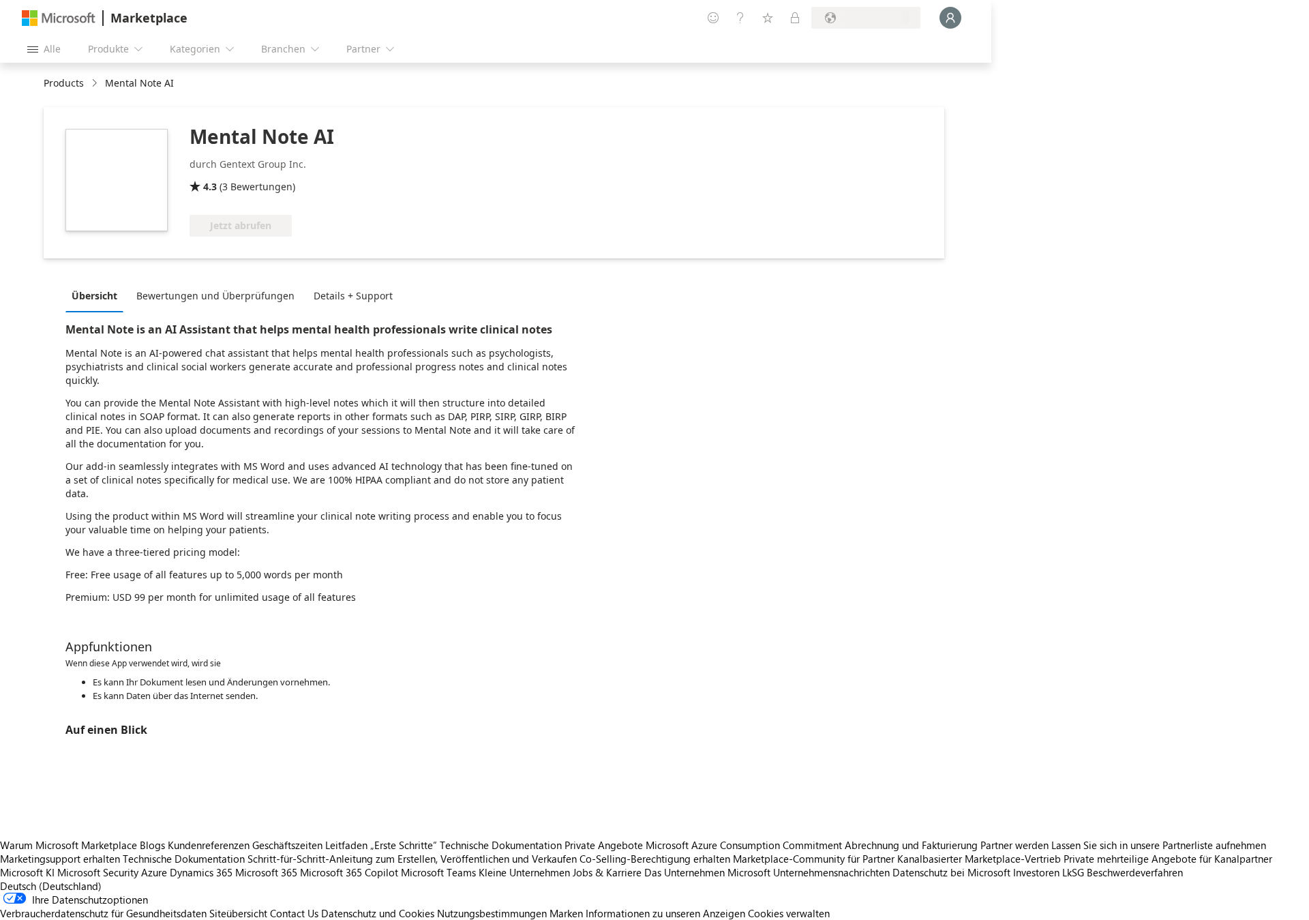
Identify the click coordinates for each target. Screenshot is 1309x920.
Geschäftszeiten (287, 845)
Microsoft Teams (438, 872)
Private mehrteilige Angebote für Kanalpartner (1168, 858)
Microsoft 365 (266, 872)
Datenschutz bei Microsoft (951, 872)
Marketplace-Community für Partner (813, 858)
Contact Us (294, 913)
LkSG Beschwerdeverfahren (1122, 872)
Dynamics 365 (201, 872)
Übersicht (94, 295)
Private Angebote (604, 845)
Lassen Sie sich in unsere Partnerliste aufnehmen (1158, 845)
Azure (154, 872)
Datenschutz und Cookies (377, 913)
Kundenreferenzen (209, 845)
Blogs (152, 845)
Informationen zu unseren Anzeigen (665, 913)
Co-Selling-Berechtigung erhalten (655, 858)
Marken (566, 913)
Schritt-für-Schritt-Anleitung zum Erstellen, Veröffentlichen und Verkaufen (412, 858)
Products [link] (64, 82)
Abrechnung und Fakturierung (911, 845)
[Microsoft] (58, 18)
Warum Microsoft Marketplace (68, 845)
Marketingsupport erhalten (60, 858)
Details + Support (353, 295)
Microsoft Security (97, 872)
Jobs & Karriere (607, 872)
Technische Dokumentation (501, 845)
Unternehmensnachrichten (831, 872)
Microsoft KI (27, 872)
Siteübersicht (238, 913)
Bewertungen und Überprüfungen (215, 295)
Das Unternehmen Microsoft (707, 872)
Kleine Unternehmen (524, 872)
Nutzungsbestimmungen (492, 913)
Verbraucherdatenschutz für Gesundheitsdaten (103, 913)
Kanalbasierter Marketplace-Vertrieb (979, 858)
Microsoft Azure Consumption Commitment (745, 845)
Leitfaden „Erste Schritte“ (381, 845)
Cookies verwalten (789, 913)
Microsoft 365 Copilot (349, 872)
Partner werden (1014, 845)
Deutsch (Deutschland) (51, 886)
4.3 (210, 186)
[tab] (97, 295)
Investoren (1036, 872)
